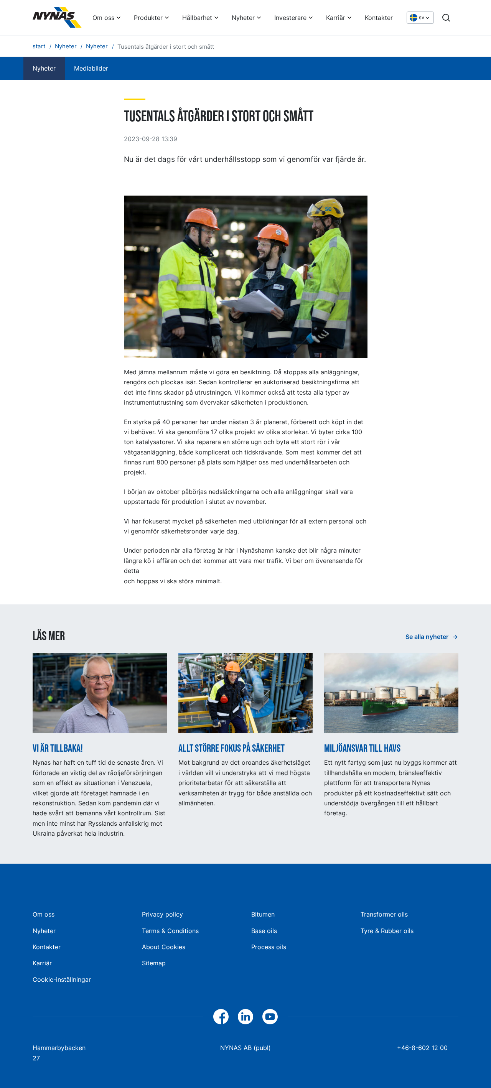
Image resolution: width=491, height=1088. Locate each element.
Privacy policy (162, 914)
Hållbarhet (197, 17)
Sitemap (154, 963)
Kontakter (379, 17)
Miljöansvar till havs (362, 748)
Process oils (268, 947)
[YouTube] (270, 1016)
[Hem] (57, 17)
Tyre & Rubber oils (387, 931)
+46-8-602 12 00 (422, 1048)
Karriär (335, 17)
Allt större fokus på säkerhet (231, 748)
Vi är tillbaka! (58, 748)
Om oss (103, 17)
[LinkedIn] (245, 1016)
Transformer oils (384, 914)
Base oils (264, 931)
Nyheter (243, 17)
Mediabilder (91, 68)
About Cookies (163, 947)
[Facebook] (221, 1016)
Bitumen (263, 914)
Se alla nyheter (427, 636)
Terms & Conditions (170, 931)
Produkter (148, 17)
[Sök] (446, 17)
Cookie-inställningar (62, 979)
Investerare (290, 17)
